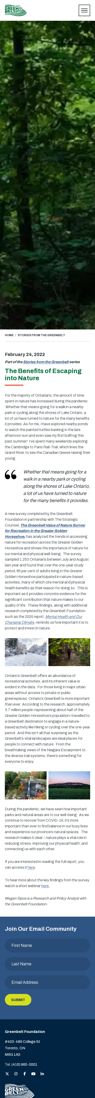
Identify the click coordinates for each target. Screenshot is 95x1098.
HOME (9, 335)
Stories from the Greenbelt (45, 362)
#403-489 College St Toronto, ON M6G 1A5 (22, 1048)
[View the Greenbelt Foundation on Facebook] (24, 1074)
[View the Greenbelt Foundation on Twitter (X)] (7, 1074)
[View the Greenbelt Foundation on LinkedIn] (42, 1074)
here (31, 867)
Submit (18, 1000)
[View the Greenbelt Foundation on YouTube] (33, 1074)
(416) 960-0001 (24, 1064)
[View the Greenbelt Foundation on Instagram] (16, 1074)
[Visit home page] (16, 10)
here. (45, 886)
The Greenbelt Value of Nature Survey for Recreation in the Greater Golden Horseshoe (45, 531)
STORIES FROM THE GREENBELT (41, 335)
